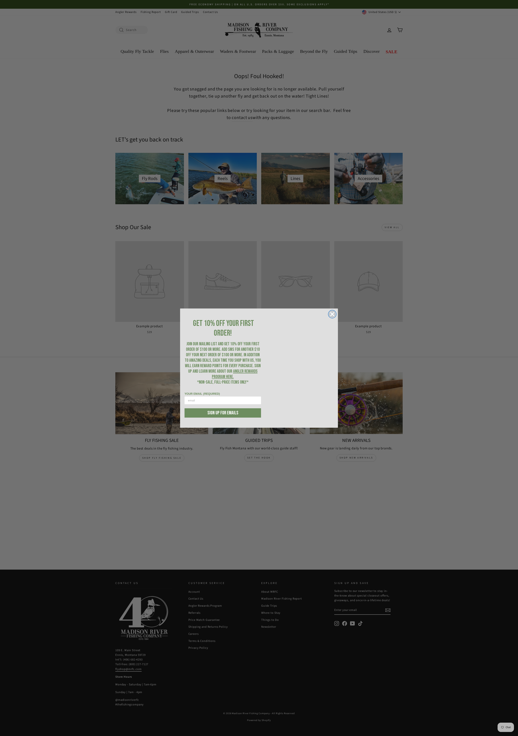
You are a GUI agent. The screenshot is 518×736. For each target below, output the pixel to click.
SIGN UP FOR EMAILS (222, 413)
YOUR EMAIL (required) (202, 393)
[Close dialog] (332, 314)
